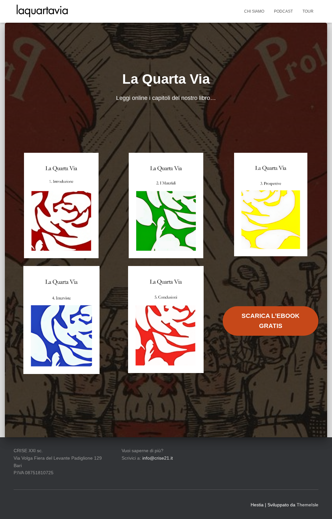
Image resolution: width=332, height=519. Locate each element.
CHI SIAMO (254, 11)
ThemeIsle (307, 504)
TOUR (308, 11)
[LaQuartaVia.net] (42, 11)
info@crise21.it (157, 458)
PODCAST (283, 11)
